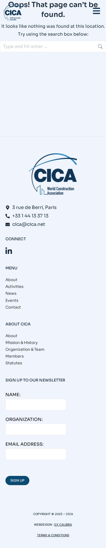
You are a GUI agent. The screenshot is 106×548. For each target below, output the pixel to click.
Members (14, 356)
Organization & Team (24, 349)
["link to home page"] (12, 12)
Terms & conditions (53, 535)
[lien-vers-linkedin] (8, 251)
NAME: (12, 395)
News (10, 293)
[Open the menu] (96, 11)
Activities (14, 286)
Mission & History (21, 342)
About (11, 279)
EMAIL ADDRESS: (24, 444)
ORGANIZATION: (24, 419)
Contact (13, 307)
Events (11, 300)
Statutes (13, 363)
